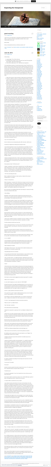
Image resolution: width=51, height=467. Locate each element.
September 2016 (39, 66)
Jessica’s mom (39, 36)
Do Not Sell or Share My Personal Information (32, 463)
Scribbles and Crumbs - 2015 (41, 131)
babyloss (18, 47)
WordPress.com (39, 110)
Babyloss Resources (14, 26)
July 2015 (38, 77)
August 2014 (39, 89)
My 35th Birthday (39, 160)
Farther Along (39, 141)
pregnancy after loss (29, 457)
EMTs (15, 456)
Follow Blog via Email (41, 115)
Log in (38, 107)
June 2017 (38, 59)
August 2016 (39, 67)
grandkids (27, 47)
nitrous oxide (30, 456)
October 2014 (39, 87)
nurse (5, 457)
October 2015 (39, 75)
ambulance (15, 455)
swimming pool (31, 47)
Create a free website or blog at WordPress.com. (19, 463)
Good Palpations (39, 137)
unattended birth (18, 458)
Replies (26, 458)
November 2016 (39, 64)
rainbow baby (6, 458)
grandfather (23, 47)
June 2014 (38, 91)
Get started (33, 1)
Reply (5, 48)
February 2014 (39, 95)
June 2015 (38, 78)
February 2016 (39, 71)
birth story (8, 456)
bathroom (24, 455)
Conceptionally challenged (41, 136)
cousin (21, 47)
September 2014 (39, 88)
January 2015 (39, 84)
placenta (11, 457)
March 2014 (39, 94)
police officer (19, 457)
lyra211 (41, 54)
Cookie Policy (20, 465)
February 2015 (39, 83)
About (9, 26)
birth (31, 455)
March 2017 (39, 63)
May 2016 (38, 69)
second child (10, 458)
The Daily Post (39, 152)
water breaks (22, 458)
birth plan (5, 456)
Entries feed (39, 108)
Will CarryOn (39, 149)
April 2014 (38, 93)
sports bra (13, 458)
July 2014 (38, 90)
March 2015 (39, 82)
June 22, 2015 (8, 53)
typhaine (41, 48)
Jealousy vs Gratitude (40, 157)
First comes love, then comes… (42, 46)
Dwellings (38, 148)
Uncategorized (9, 47)
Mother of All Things (40, 150)
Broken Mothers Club (40, 143)
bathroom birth (28, 455)
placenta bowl (15, 457)
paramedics (8, 457)
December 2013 (39, 97)
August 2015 (39, 76)
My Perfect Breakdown (40, 139)
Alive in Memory (39, 138)
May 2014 (38, 92)
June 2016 (38, 68)
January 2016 (39, 72)
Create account (39, 106)
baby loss (15, 47)
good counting (8, 33)
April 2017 (38, 62)
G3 (37, 37)
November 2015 (39, 74)
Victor (41, 51)
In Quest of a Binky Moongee (41, 140)
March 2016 (39, 70)
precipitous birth (23, 457)
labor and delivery (23, 456)
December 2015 (39, 73)
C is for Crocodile (40, 151)
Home (5, 26)
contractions (12, 456)
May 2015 (38, 79)
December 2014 (39, 85)
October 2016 (39, 65)
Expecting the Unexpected (13, 8)
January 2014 (39, 96)
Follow (39, 123)
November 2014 (39, 86)
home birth (17, 456)
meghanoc (41, 45)
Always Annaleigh (40, 144)
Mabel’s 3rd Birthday (40, 38)
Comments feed (39, 109)
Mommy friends (39, 39)
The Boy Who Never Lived (41, 147)
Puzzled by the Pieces (40, 142)
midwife (27, 456)
